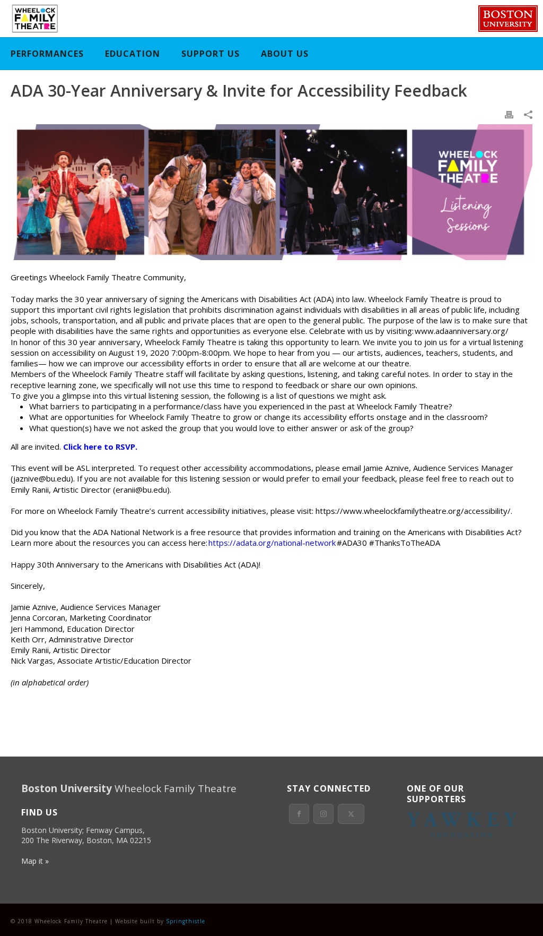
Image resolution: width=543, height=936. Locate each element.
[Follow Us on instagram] (323, 814)
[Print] (509, 113)
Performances (47, 53)
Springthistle (185, 921)
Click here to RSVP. (100, 446)
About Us (285, 53)
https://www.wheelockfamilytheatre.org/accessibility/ (413, 510)
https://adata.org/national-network (272, 542)
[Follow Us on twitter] (351, 814)
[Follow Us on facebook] (299, 814)
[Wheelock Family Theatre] (33, 18)
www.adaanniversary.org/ (462, 330)
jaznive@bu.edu (42, 478)
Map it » (35, 861)
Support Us (210, 53)
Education (132, 53)
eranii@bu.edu (141, 489)
